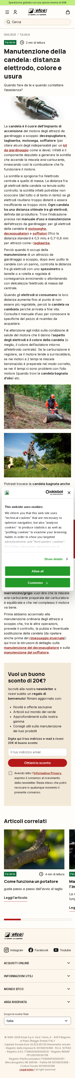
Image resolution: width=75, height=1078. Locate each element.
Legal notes (27, 1069)
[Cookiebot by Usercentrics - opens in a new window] (47, 492)
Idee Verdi (10, 34)
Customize (35, 582)
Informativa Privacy (47, 773)
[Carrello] (68, 12)
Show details (53, 559)
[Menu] (7, 12)
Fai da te (25, 34)
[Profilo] (15, 12)
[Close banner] (69, 492)
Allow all (38, 571)
